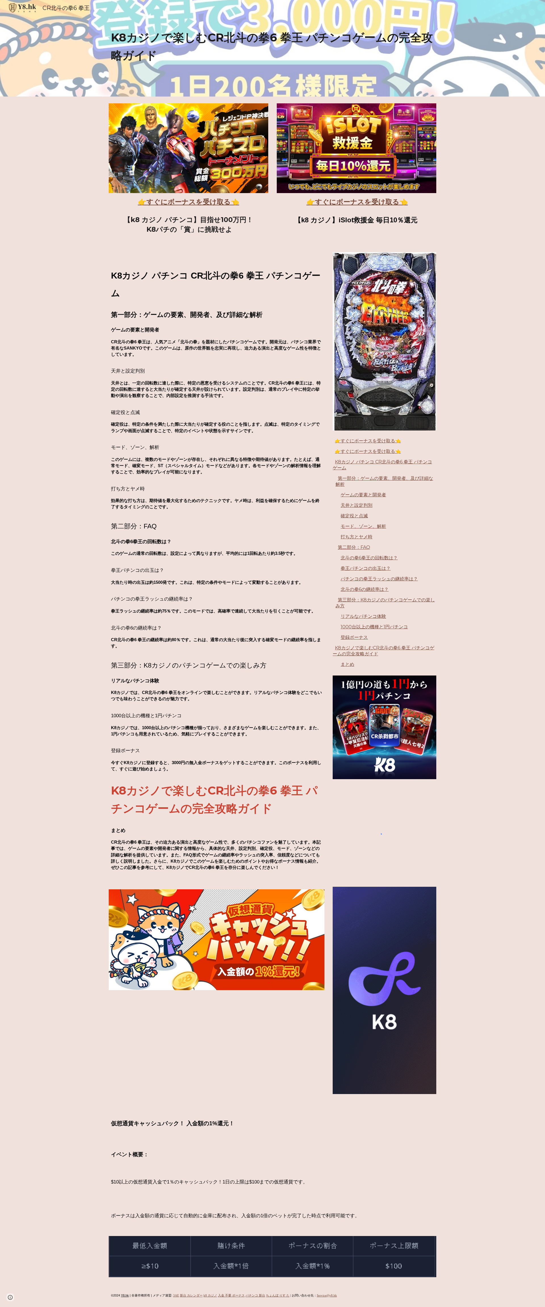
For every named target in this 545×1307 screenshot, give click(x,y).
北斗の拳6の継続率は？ (365, 589)
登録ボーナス (354, 637)
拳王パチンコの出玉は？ (366, 568)
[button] (10, 1297)
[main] (272, 48)
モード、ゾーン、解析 (363, 526)
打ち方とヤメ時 (356, 536)
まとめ (347, 664)
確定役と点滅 (354, 515)
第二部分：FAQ (354, 547)
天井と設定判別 (356, 505)
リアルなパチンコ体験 (363, 616)
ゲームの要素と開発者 (363, 494)
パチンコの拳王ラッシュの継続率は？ (379, 579)
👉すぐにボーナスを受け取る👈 (368, 441)
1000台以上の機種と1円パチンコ (374, 627)
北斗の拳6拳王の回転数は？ (369, 558)
